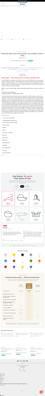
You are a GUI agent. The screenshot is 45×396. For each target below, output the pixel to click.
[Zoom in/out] (1, 388)
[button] (3, 3)
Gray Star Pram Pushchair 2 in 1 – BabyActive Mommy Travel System (22, 349)
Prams (40, 67)
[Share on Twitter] (21, 71)
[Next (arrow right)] (4, 393)
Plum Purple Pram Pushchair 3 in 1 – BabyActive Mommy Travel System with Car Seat (37, 349)
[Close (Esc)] (11, 388)
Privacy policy (9, 363)
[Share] (7, 388)
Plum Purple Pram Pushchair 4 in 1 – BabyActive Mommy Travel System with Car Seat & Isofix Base (7, 349)
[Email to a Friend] (23, 71)
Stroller (11, 69)
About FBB (3, 363)
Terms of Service (16, 363)
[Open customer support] (41, 392)
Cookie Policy (40, 363)
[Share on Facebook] (19, 71)
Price (19, 51)
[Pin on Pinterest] (25, 71)
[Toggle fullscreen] (4, 388)
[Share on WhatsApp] (17, 71)
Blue (34, 67)
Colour (37, 67)
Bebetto (31, 67)
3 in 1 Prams (27, 67)
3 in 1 (17, 69)
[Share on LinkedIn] (27, 71)
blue (28, 69)
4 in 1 (27, 186)
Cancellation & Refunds (32, 363)
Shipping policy (23, 363)
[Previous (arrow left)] (1, 393)
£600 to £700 (24, 51)
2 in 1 (17, 186)
